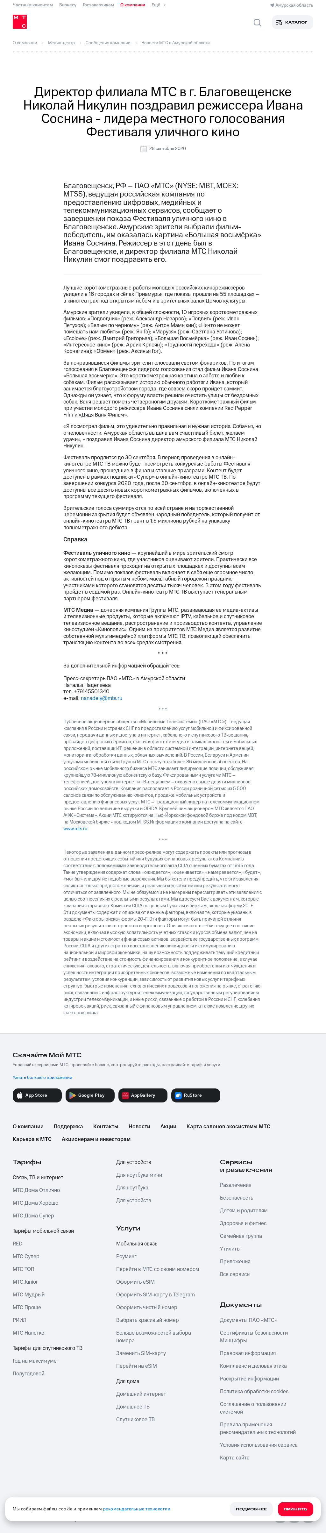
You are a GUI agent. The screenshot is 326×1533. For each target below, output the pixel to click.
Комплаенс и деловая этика (253, 1366)
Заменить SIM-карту (141, 1353)
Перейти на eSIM (136, 1366)
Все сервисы (235, 1274)
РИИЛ (19, 1320)
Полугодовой (28, 1374)
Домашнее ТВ (133, 1407)
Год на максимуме (35, 1361)
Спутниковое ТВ (135, 1419)
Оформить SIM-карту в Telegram (155, 1295)
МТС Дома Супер (33, 1216)
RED (17, 1244)
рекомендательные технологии (137, 1509)
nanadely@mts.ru (101, 698)
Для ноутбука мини (139, 1175)
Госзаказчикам (98, 5)
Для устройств (133, 1162)
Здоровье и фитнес (243, 1223)
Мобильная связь (136, 1244)
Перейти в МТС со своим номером (157, 1269)
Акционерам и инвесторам (96, 1139)
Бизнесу (67, 5)
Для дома (127, 1381)
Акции (168, 1126)
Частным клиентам (33, 5)
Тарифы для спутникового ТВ (47, 1348)
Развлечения (235, 1185)
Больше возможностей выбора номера (153, 1336)
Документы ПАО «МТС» (248, 1320)
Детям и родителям (244, 1211)
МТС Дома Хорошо (35, 1203)
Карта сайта (235, 1458)
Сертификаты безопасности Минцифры (254, 1336)
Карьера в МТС (32, 1139)
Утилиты (230, 1249)
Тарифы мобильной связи (43, 1231)
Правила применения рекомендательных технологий (258, 1428)
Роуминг (126, 1256)
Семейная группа (241, 1236)
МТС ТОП (23, 1269)
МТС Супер (26, 1256)
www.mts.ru (75, 828)
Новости (139, 1126)
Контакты (105, 1126)
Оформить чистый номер (146, 1307)
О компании (132, 5)
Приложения (235, 1262)
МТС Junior (25, 1282)
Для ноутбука (132, 1188)
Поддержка (68, 1126)
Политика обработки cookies (254, 1391)
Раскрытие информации (249, 1379)
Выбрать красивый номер (147, 1320)
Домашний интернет (141, 1394)
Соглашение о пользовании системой (253, 1408)
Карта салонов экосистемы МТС (228, 1126)
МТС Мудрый (29, 1295)
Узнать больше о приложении (42, 1077)
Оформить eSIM (135, 1282)
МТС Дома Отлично (36, 1190)
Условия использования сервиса (259, 1445)
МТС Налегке (28, 1333)
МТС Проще (27, 1307)
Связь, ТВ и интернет (38, 1177)
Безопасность (236, 1198)
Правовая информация (248, 1353)
